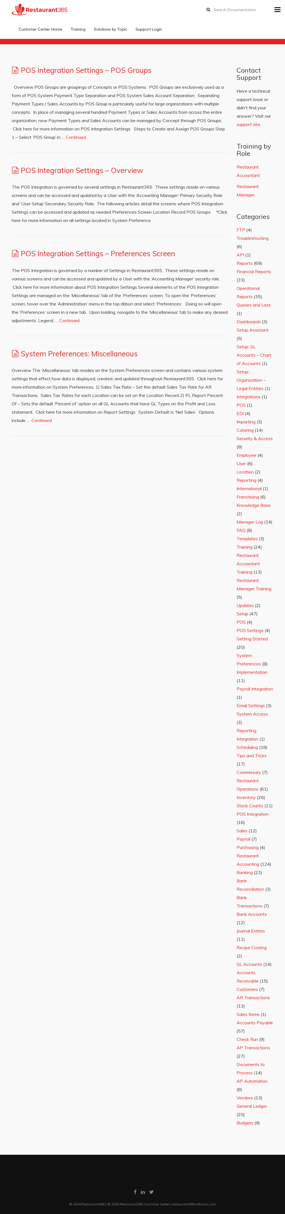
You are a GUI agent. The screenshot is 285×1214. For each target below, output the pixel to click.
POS (241, 405)
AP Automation (252, 1081)
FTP (241, 230)
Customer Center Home (40, 29)
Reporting (246, 480)
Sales (242, 830)
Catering (245, 430)
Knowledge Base (254, 505)
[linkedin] (143, 1192)
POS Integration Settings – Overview (82, 170)
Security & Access (255, 438)
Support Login (149, 29)
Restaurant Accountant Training (248, 563)
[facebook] (135, 1192)
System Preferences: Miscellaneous (79, 353)
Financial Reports (254, 271)
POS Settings (250, 630)
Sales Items (248, 1014)
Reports (245, 263)
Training (78, 29)
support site (248, 124)
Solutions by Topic (110, 29)
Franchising (248, 497)
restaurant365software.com (194, 1204)
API (240, 255)
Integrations (249, 396)
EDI (240, 413)
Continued (76, 137)
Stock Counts (250, 805)
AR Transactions (253, 997)
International (249, 488)
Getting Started (252, 638)
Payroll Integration (255, 689)
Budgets (245, 1123)
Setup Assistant (253, 330)
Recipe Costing (252, 947)
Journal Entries (251, 931)
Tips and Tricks (252, 755)
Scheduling (247, 747)
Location (245, 472)
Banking (245, 872)
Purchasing (248, 847)
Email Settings (251, 705)
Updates (245, 605)
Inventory (246, 797)
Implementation (252, 672)
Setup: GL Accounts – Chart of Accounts (254, 355)
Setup (242, 613)
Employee (246, 455)
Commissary (249, 772)
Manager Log (250, 522)
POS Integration (253, 814)
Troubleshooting (253, 238)
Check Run (247, 1039)
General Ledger (252, 1106)
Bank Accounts (252, 914)
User (241, 463)
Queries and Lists (254, 305)
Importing (246, 422)
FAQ (241, 530)
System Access (252, 714)
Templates (247, 538)
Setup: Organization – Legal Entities (251, 380)
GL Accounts (249, 964)
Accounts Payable (255, 1022)
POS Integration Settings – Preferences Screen (98, 253)
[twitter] (151, 1192)
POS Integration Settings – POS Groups (86, 70)
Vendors (245, 1098)
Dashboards (249, 321)
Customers (247, 989)
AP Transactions (253, 1047)
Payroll (243, 839)
